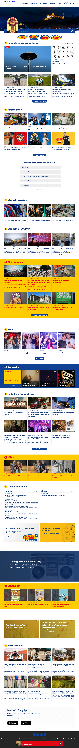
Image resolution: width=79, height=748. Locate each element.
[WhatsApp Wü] (45, 734)
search (73, 3)
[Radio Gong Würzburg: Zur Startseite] (9, 3)
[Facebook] (34, 734)
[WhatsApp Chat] (72, 31)
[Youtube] (41, 734)
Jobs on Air (52, 3)
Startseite (21, 3)
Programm (32, 3)
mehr (36, 491)
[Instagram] (37, 734)
